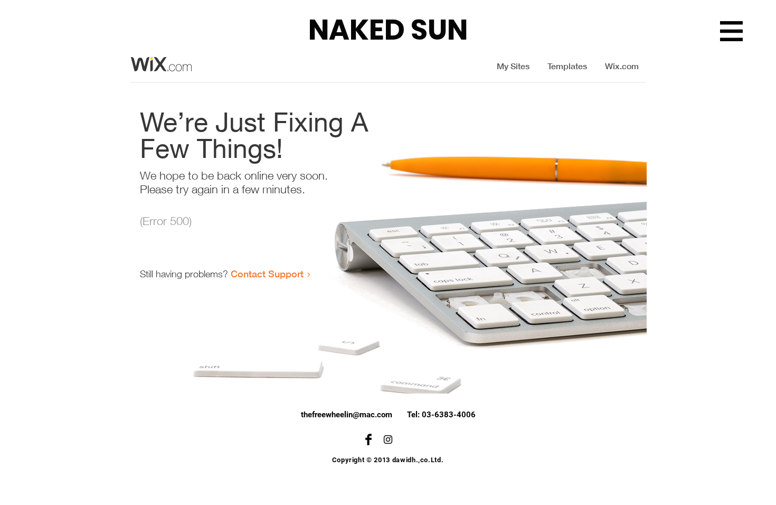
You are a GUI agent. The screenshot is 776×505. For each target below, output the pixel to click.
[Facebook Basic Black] (368, 439)
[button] (731, 31)
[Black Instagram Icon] (388, 439)
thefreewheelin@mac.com (346, 414)
